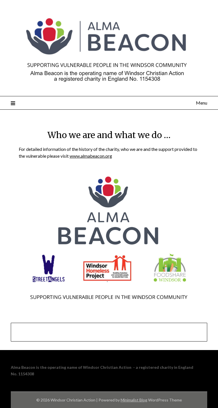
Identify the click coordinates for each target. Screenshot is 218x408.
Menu (201, 102)
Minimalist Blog (134, 399)
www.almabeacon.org (91, 156)
